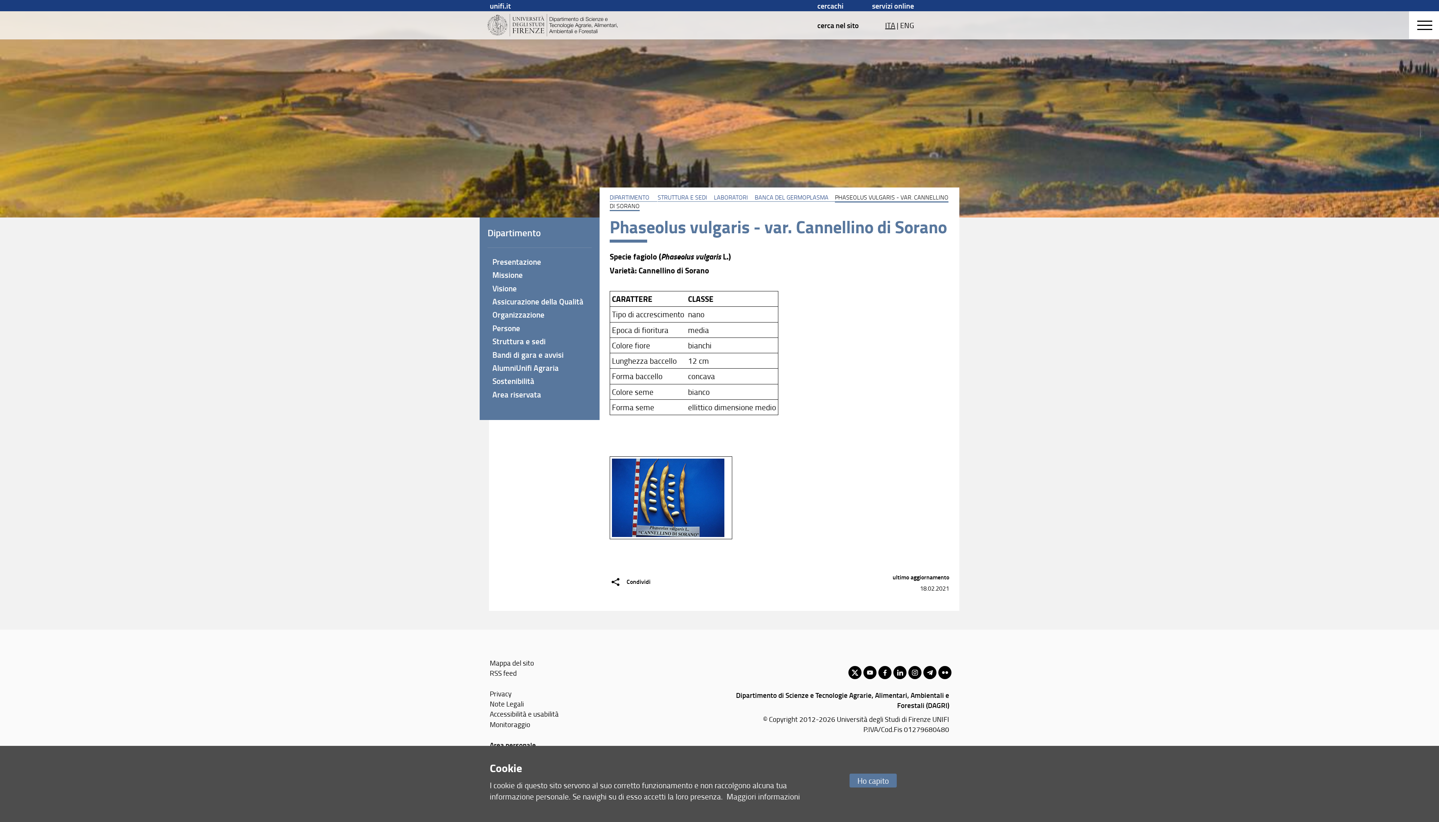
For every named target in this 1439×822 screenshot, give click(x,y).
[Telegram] (929, 672)
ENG (907, 25)
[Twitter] (855, 672)
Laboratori (731, 197)
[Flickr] (944, 672)
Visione (504, 288)
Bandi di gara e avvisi (528, 354)
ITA (890, 25)
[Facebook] (885, 672)
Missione (507, 274)
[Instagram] (914, 672)
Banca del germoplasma (792, 197)
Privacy (501, 693)
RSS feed (503, 673)
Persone (506, 328)
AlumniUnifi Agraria (525, 368)
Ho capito (873, 780)
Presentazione (516, 261)
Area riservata (516, 394)
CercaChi (830, 5)
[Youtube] (870, 672)
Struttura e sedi (682, 197)
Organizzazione (518, 314)
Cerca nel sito (838, 25)
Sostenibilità (513, 381)
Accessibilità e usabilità (524, 714)
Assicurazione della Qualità (537, 301)
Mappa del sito (512, 663)
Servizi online (893, 5)
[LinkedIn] (899, 672)
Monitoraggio (510, 724)
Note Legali (507, 704)
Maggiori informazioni (763, 796)
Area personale (513, 745)
